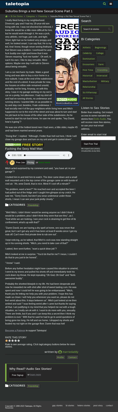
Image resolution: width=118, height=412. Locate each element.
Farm (101, 64)
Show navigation (111, 3)
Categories (30, 16)
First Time (88, 70)
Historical (87, 75)
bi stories (70, 405)
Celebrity (87, 53)
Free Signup (17, 375)
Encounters (88, 64)
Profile (60, 357)
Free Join (20, 162)
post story (98, 405)
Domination (89, 58)
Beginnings (100, 47)
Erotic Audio (100, 119)
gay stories (57, 405)
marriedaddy (70, 352)
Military (105, 81)
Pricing (30, 162)
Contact (72, 357)
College (99, 53)
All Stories (88, 98)
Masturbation (90, 81)
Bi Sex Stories (17, 16)
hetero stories (83, 405)
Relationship (89, 86)
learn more (44, 162)
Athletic (87, 47)
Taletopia (28, 406)
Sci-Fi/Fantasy (90, 92)
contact (109, 405)
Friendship (42, 16)
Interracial (102, 75)
